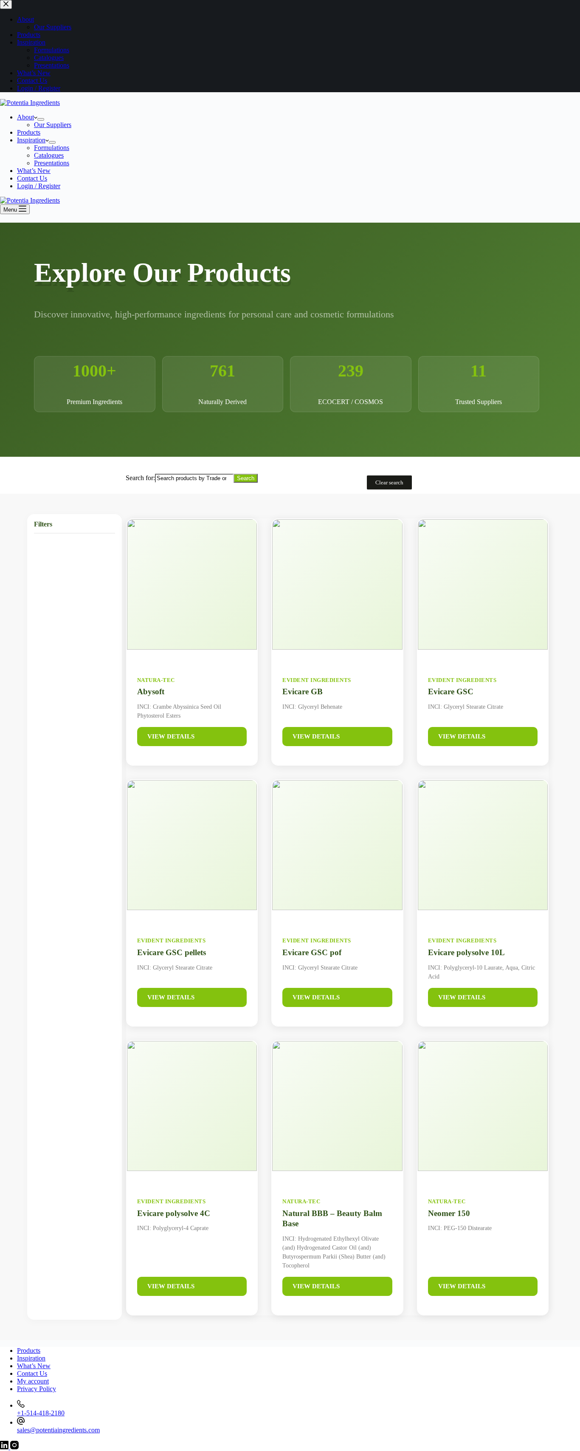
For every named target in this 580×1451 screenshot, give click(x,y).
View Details (170, 736)
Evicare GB (302, 691)
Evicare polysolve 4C (173, 1213)
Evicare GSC (450, 691)
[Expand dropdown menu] (40, 119)
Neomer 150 (449, 1213)
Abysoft (150, 691)
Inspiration (31, 140)
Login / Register (38, 186)
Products (28, 132)
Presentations (51, 163)
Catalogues (49, 155)
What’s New (34, 170)
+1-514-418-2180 (41, 1413)
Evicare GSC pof (311, 952)
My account (33, 1381)
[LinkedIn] (5, 1447)
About (25, 117)
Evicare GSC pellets (171, 952)
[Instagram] (14, 1447)
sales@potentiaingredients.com (58, 1430)
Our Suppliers (52, 124)
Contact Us (32, 178)
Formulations (51, 147)
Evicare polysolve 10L (466, 952)
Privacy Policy (36, 1388)
